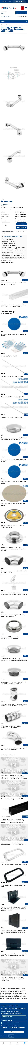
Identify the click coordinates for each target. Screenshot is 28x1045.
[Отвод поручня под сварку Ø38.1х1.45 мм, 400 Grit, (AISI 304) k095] (14, 607)
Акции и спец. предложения (18, 1028)
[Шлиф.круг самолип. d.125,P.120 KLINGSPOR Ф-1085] (14, 452)
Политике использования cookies (13, 1040)
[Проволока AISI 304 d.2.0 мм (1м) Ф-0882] (14, 409)
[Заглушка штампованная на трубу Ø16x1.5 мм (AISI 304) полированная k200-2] (14, 674)
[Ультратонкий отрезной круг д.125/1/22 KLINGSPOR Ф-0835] (14, 518)
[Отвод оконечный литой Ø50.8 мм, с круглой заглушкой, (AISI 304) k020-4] (14, 740)
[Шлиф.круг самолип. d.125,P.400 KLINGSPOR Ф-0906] (14, 326)
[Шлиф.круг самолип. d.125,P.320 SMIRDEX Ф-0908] (14, 496)
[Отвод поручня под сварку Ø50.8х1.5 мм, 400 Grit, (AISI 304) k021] (14, 563)
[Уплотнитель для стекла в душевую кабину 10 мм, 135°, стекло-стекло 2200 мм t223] (14, 297)
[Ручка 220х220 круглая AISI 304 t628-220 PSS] (14, 856)
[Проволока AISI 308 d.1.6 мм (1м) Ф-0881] (14, 368)
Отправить (14, 1032)
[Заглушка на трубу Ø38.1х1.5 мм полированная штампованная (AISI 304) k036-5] (14, 652)
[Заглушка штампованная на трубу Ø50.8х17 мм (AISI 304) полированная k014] (14, 430)
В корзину (21, 223)
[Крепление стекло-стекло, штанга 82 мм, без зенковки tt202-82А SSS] (14, 275)
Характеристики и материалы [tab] (7, 231)
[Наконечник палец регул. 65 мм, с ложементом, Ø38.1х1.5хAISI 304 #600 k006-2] (14, 585)
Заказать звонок (21, 13)
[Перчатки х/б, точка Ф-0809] (14, 347)
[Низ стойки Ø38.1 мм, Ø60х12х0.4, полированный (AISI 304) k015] (14, 629)
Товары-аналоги (5, 204)
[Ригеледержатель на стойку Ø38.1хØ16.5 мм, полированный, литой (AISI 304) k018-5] (14, 696)
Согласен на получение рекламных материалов (11, 1025)
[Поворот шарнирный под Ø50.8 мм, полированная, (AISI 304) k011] (14, 718)
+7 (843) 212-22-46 (19, 1)
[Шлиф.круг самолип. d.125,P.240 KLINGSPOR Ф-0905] (14, 474)
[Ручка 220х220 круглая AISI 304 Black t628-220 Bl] (14, 877)
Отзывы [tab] (3, 233)
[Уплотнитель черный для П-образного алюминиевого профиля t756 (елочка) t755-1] (14, 835)
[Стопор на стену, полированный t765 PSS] (14, 790)
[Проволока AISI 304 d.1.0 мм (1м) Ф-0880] (14, 388)
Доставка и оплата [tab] (20, 231)
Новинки (5, 1028)
